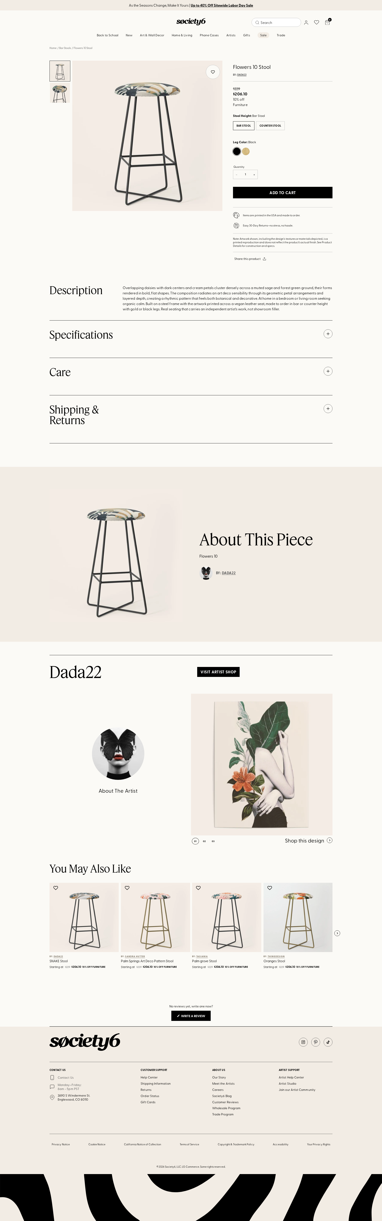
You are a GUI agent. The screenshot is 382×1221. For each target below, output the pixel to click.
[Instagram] (303, 1042)
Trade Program (223, 1114)
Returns (146, 1090)
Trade (281, 35)
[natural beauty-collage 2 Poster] (261, 764)
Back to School (107, 35)
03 (213, 841)
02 (204, 841)
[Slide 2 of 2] (60, 93)
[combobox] (276, 22)
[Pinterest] (315, 1042)
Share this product (247, 259)
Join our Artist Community (297, 1090)
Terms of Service (189, 1144)
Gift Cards (148, 1102)
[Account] (306, 22)
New (129, 35)
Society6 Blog (222, 1096)
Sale (263, 35)
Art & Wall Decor (152, 35)
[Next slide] (337, 933)
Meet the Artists (223, 1083)
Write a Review (195, 1017)
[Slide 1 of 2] (60, 71)
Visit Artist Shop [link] (218, 672)
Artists (231, 35)
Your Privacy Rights (318, 1144)
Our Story (219, 1077)
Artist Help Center (291, 1077)
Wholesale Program (226, 1108)
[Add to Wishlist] (56, 888)
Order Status (150, 1096)
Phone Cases (209, 35)
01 (195, 841)
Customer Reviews (225, 1102)
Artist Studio (287, 1083)
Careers (218, 1090)
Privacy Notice (61, 1144)
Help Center (149, 1077)
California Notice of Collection (142, 1144)
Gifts (246, 35)
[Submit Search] (257, 22)
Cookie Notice (97, 1144)
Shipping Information (155, 1083)
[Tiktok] (328, 1042)
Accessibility (280, 1144)
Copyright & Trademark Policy (236, 1144)
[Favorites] (316, 22)
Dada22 (241, 75)
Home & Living (182, 35)
